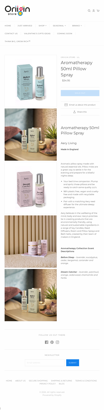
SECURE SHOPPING (38, 380)
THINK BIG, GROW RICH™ (17, 41)
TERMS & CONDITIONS (86, 380)
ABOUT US (20, 380)
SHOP (42, 26)
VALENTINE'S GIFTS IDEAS (37, 33)
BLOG (62, 383)
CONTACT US (11, 33)
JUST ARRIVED (25, 26)
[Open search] (89, 10)
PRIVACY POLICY (48, 383)
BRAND (76, 26)
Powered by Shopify (52, 395)
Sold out (80, 93)
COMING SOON (64, 33)
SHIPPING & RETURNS (61, 380)
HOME (8, 26)
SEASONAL (58, 26)
